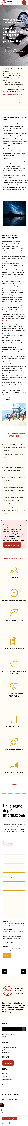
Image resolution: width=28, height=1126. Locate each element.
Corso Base (12, 141)
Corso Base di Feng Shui (16, 102)
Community (14, 1094)
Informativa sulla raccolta (18, 1123)
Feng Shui (5, 321)
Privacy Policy (21, 925)
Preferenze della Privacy (7, 1082)
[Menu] (24, 2)
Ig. (9, 1094)
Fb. (3, 1094)
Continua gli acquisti (9, 1119)
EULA (3, 1084)
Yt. (6, 1094)
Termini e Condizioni (7, 1079)
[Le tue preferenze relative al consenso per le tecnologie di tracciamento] (2, 1123)
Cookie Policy (5, 1076)
